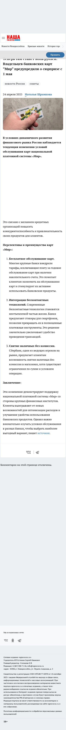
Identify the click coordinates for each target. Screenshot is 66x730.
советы (34, 83)
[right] (63, 46)
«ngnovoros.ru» (24, 657)
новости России (15, 83)
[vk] (28, 452)
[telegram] (38, 452)
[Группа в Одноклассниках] (12, 640)
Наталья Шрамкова (38, 94)
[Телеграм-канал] (19, 640)
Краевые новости (36, 46)
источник (43, 433)
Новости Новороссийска (13, 46)
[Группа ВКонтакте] (6, 640)
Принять (55, 54)
